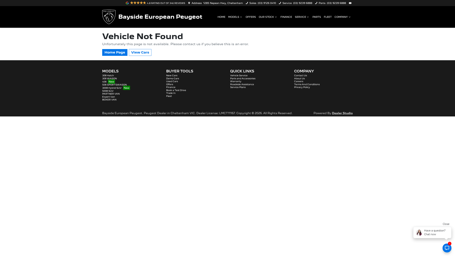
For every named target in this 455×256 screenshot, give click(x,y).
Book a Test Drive (176, 90)
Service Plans (238, 87)
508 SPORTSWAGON (114, 84)
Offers (251, 16)
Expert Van (108, 96)
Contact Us (300, 75)
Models (233, 16)
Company (341, 16)
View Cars (140, 52)
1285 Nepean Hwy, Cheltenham (223, 3)
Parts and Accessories (242, 78)
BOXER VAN (109, 99)
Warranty (235, 81)
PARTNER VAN (111, 93)
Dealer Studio (342, 113)
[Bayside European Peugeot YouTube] (351, 3)
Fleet (328, 16)
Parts (316, 16)
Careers (298, 81)
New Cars (171, 75)
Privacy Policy (302, 87)
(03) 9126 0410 (267, 3)
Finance (286, 16)
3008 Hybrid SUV (112, 88)
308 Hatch (108, 75)
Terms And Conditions (307, 84)
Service (300, 16)
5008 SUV (108, 91)
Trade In (171, 93)
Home (221, 16)
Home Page (115, 52)
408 (104, 81)
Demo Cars (172, 78)
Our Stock (266, 16)
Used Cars (172, 81)
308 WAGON (109, 78)
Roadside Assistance (242, 84)
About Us (299, 78)
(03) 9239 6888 (302, 3)
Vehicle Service (239, 75)
